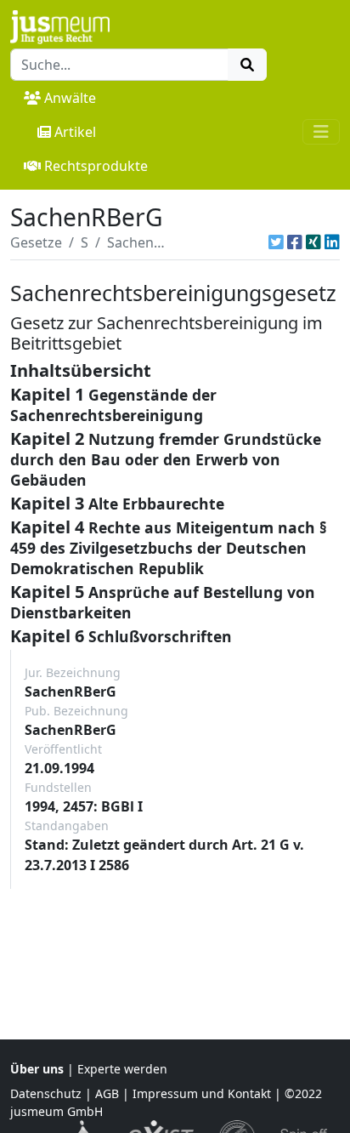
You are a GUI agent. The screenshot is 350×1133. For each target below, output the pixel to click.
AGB (107, 1093)
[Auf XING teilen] (313, 242)
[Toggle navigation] (321, 132)
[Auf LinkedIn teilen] (332, 242)
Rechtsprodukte (96, 166)
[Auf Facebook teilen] (294, 242)
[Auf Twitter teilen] (276, 242)
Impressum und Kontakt (202, 1093)
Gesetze (36, 242)
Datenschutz (46, 1093)
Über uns (37, 1069)
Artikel (75, 131)
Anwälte (70, 97)
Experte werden (122, 1069)
